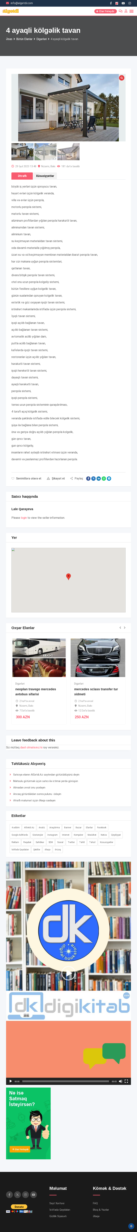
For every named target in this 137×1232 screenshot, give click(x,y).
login (24, 517)
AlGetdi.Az (29, 827)
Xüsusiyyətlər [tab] (45, 176)
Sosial (60, 842)
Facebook (101, 827)
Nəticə (104, 835)
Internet (65, 835)
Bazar (79, 827)
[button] (68, 577)
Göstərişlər (37, 835)
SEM (51, 842)
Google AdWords (20, 835)
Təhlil (82, 842)
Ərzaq (58, 849)
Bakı (52, 166)
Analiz (42, 827)
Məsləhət (92, 835)
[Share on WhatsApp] (104, 478)
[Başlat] (10, 1081)
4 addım (16, 827)
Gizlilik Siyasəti (58, 1216)
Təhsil (92, 842)
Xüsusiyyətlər (106, 842)
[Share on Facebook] (88, 478)
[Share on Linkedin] (99, 478)
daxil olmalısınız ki (31, 747)
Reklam (15, 842)
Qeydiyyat (116, 835)
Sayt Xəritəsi (56, 1203)
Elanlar (89, 827)
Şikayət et (58, 478)
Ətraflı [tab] (22, 176)
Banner (67, 827)
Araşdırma (54, 827)
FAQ (95, 1203)
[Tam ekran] (126, 1081)
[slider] (65, 1081)
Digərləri (46, 683)
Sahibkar (40, 842)
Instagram (52, 835)
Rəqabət (27, 842)
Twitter (71, 842)
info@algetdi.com (22, 3)
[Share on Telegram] (109, 478)
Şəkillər (36, 849)
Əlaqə (42, 800)
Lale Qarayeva (22, 509)
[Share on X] (93, 478)
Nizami (45, 166)
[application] (68, 973)
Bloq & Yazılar (101, 1209)
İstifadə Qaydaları (20, 849)
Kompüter (78, 835)
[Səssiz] (120, 1081)
